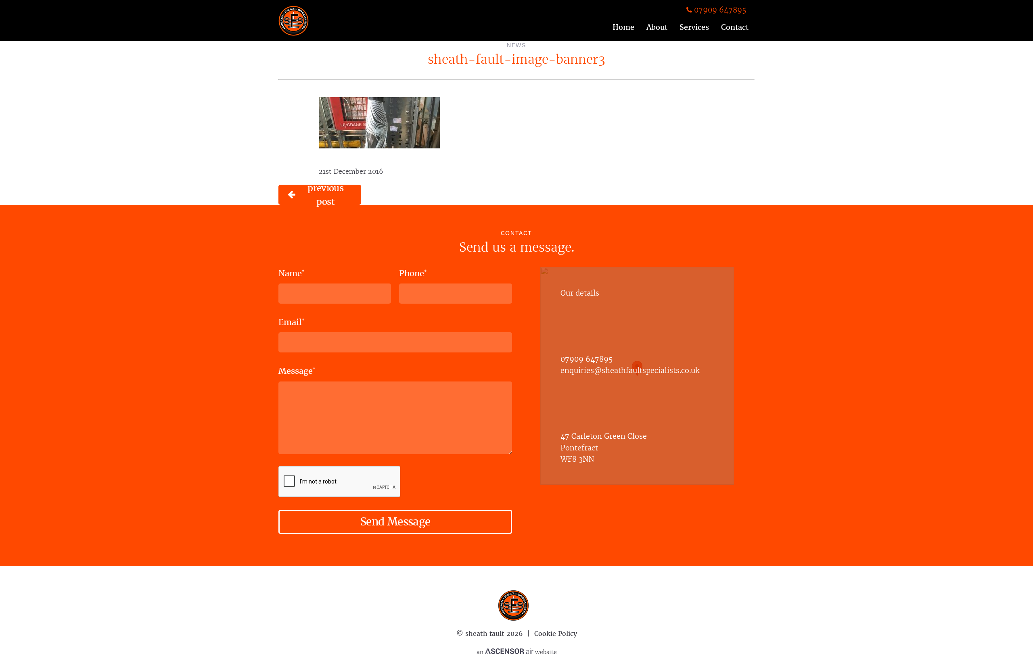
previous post (325, 195)
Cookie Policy (555, 633)
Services (694, 27)
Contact (735, 27)
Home (623, 27)
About (656, 27)
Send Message (395, 522)
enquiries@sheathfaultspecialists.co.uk (629, 370)
